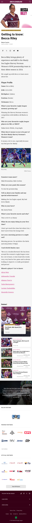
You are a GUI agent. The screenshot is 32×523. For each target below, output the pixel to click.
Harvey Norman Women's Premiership (11, 30)
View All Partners (16, 486)
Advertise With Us (22, 513)
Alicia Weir (5, 272)
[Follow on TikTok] (21, 493)
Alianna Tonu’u (6, 280)
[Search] (30, 2)
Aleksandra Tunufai (8, 276)
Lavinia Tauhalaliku (8, 288)
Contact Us (15, 513)
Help (11, 513)
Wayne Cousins (5, 42)
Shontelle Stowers (7, 292)
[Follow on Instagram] (29, 493)
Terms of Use (12, 510)
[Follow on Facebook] (24, 493)
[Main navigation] (2, 2)
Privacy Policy (19, 510)
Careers (7, 513)
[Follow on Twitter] (26, 493)
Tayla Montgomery (7, 284)
